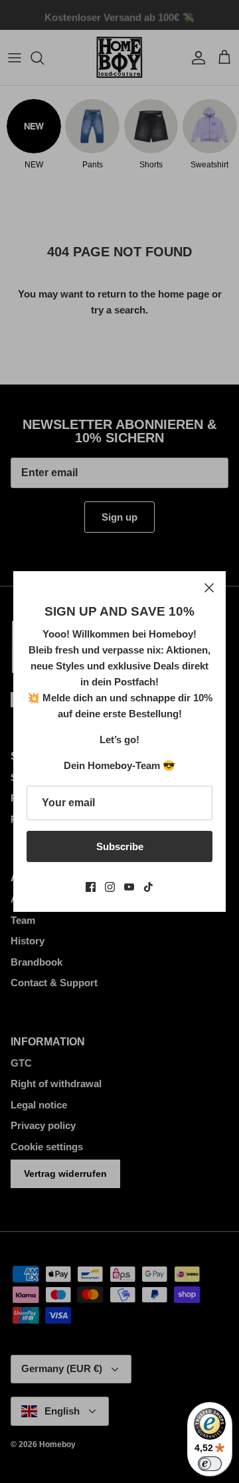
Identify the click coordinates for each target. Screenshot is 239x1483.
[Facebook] (91, 887)
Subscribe (119, 846)
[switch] (210, 1463)
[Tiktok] (148, 887)
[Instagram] (110, 887)
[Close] (209, 587)
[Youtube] (129, 887)
